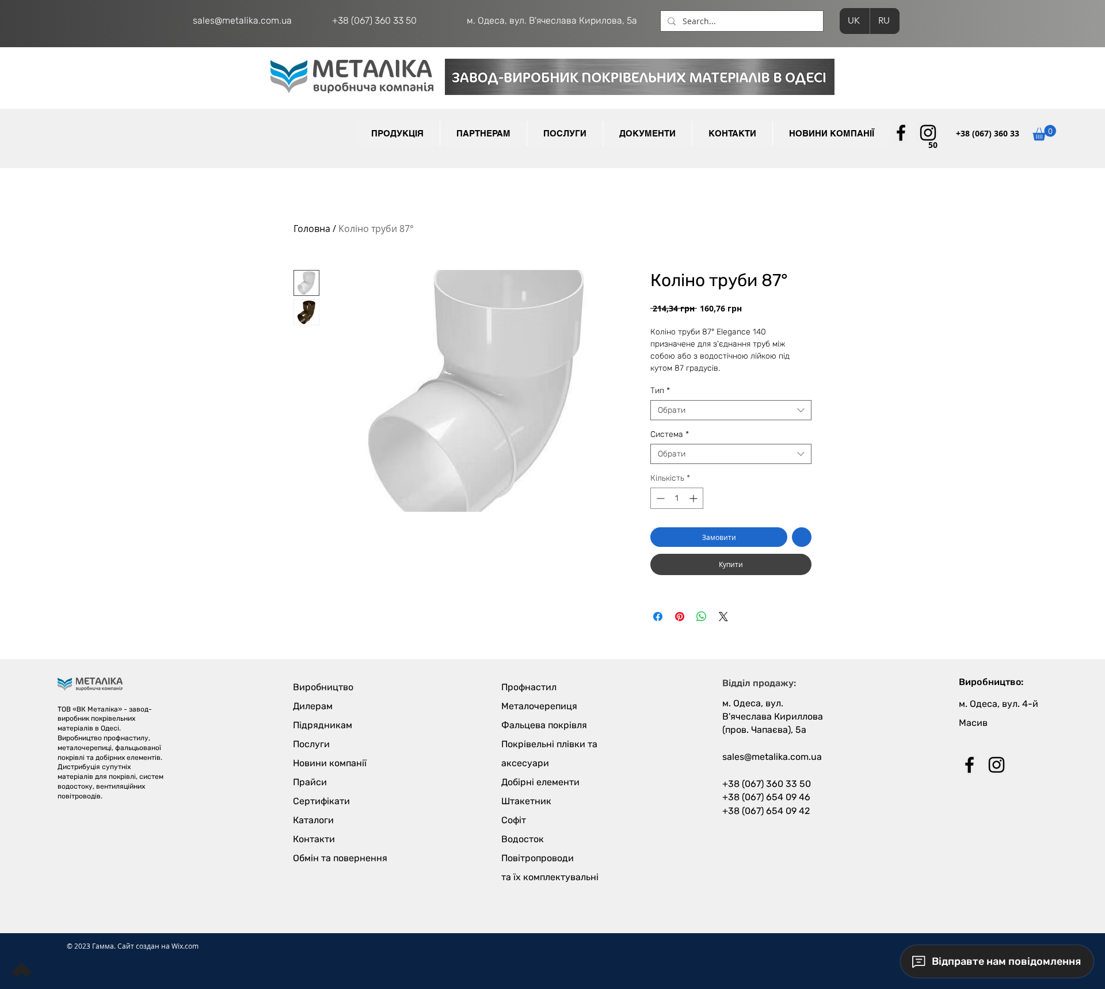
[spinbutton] (676, 498)
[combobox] (730, 410)
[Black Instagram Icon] (928, 132)
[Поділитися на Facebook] (658, 616)
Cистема (669, 434)
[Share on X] (723, 616)
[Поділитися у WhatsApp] (701, 616)
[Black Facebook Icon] (901, 132)
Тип (660, 390)
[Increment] (694, 498)
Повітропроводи (537, 858)
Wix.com (185, 945)
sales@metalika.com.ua (242, 20)
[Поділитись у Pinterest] (680, 616)
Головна (312, 228)
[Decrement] (659, 498)
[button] (483, 133)
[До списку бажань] (801, 537)
